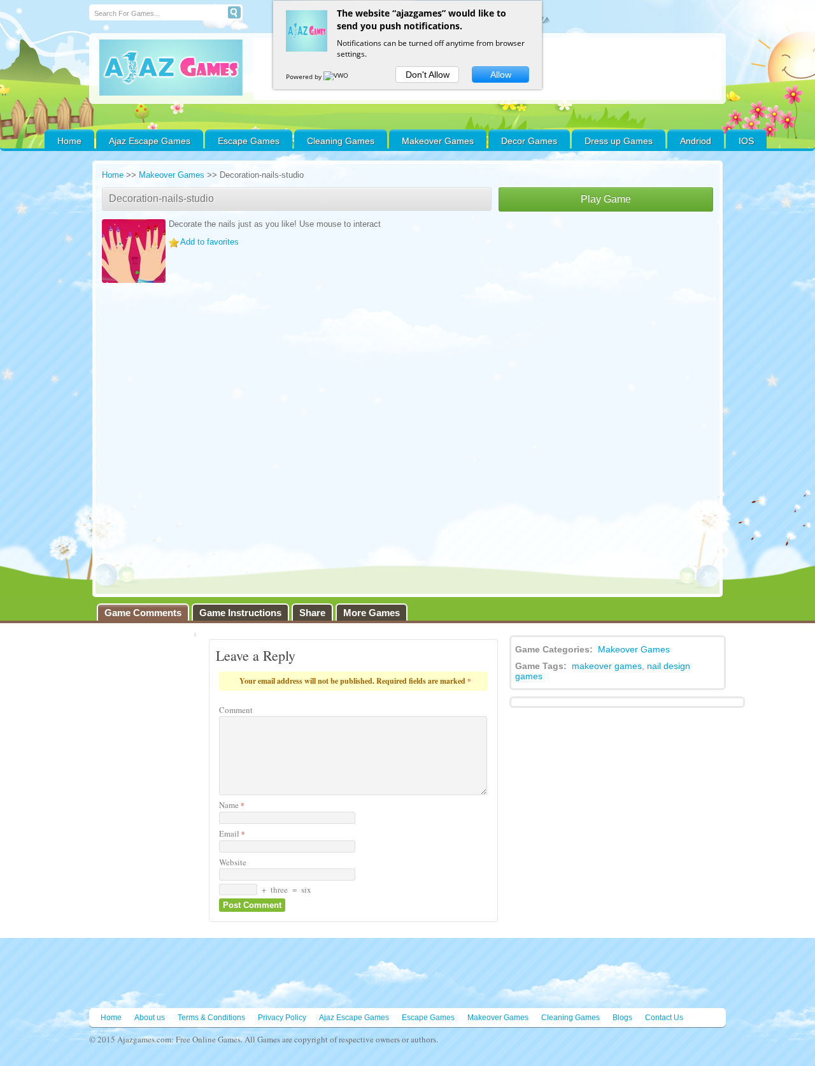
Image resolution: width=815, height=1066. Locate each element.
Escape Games (249, 141)
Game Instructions (240, 612)
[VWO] (336, 76)
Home (69, 141)
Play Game (606, 199)
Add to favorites (209, 242)
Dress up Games (619, 141)
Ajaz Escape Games (149, 141)
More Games (371, 612)
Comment (236, 710)
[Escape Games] (171, 68)
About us (149, 1017)
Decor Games (529, 141)
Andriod (695, 141)
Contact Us (664, 1017)
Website (232, 862)
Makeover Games (438, 141)
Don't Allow (428, 74)
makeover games (607, 666)
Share (312, 612)
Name (231, 804)
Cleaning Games (340, 141)
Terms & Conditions (211, 1017)
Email (232, 833)
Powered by (304, 76)
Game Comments (142, 612)
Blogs (622, 1017)
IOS (746, 141)
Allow (500, 74)
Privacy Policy (282, 1017)
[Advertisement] (606, 307)
